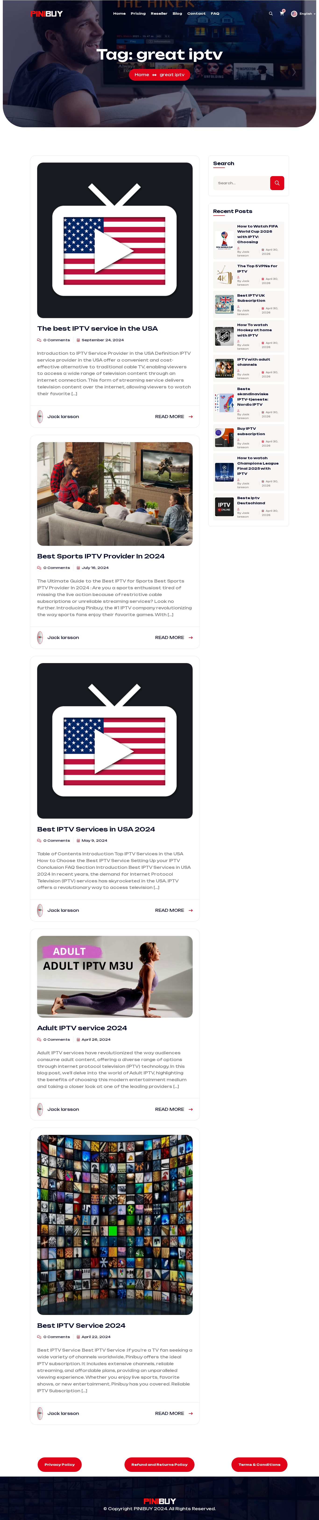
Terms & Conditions (259, 1465)
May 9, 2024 (94, 840)
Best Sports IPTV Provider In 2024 (101, 556)
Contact (196, 13)
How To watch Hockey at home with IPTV (254, 330)
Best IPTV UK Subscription (251, 297)
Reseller (159, 13)
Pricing (138, 13)
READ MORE (170, 416)
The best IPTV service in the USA (97, 328)
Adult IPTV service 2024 (82, 1028)
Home (119, 13)
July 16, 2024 (95, 568)
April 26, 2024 (95, 1039)
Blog (177, 13)
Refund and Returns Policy (159, 1465)
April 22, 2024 (95, 1337)
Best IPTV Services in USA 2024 (96, 829)
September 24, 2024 (102, 340)
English (306, 13)
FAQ (215, 13)
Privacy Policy (60, 1465)
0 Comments (56, 340)
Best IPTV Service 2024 (81, 1325)
